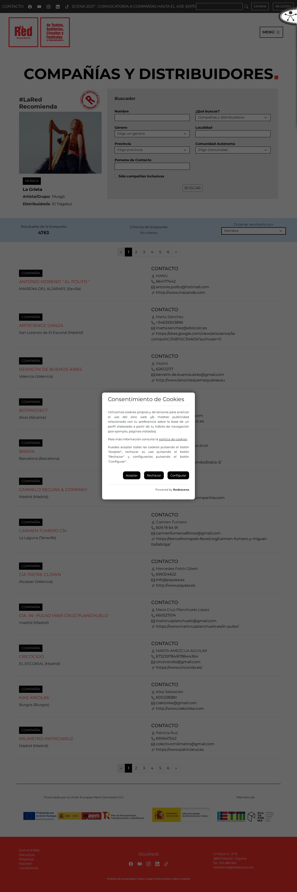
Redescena (181, 489)
